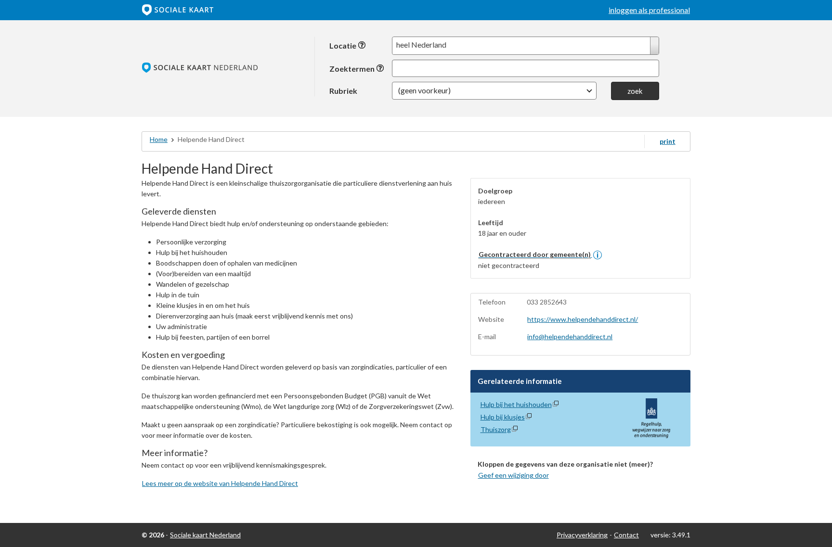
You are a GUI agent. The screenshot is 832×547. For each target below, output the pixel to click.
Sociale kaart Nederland (205, 535)
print (668, 141)
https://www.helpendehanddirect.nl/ (582, 319)
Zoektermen (352, 68)
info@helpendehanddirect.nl (569, 336)
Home (159, 139)
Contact (626, 535)
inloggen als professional (649, 9)
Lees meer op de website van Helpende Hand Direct (220, 483)
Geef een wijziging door (513, 475)
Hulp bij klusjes (503, 417)
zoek (634, 91)
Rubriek (343, 90)
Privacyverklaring (582, 535)
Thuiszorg (496, 429)
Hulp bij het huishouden (516, 404)
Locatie (343, 45)
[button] (494, 91)
